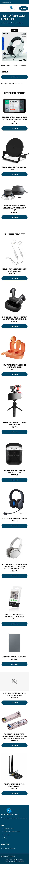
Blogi (5, 838)
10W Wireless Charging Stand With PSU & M (14, 167)
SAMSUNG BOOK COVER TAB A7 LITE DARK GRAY (14, 657)
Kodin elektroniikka (8, 23)
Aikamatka (7, 835)
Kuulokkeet (19, 23)
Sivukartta (20, 861)
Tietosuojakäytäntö (11, 861)
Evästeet (20, 859)
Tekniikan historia (9, 829)
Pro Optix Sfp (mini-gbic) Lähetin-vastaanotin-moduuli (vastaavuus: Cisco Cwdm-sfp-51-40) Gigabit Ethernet (14, 736)
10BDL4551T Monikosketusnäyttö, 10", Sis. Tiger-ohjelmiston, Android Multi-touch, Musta (14, 119)
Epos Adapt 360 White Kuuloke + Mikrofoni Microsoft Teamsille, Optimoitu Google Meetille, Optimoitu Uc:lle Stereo (14, 566)
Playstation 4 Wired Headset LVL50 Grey (14, 518)
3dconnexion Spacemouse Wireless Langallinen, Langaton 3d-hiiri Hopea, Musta (14, 208)
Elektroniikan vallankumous (11, 832)
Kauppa (23, 8)
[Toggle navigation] (3, 8)
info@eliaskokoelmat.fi (6, 2)
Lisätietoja (14, 77)
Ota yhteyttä (13, 859)
